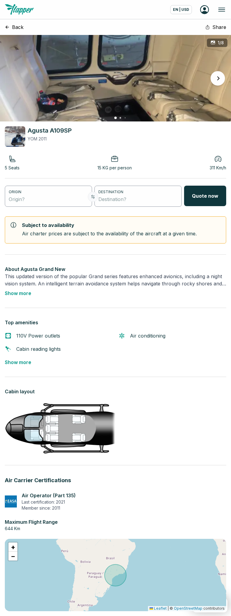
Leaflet (160, 608)
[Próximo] (218, 78)
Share (219, 27)
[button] (12, 547)
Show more (18, 293)
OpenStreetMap (188, 608)
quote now (205, 196)
